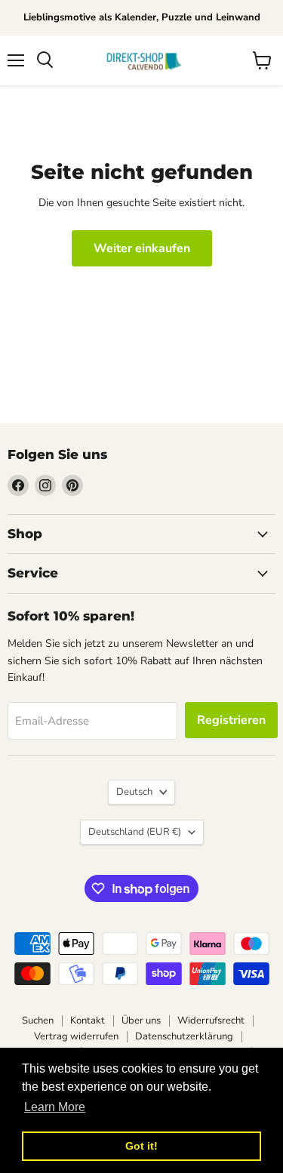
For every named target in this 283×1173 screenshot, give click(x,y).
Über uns (141, 1020)
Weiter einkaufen (142, 248)
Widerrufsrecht (211, 1020)
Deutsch (134, 792)
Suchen (38, 1020)
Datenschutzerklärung (184, 1036)
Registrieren (231, 720)
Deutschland (134, 832)
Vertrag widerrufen (76, 1036)
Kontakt (87, 1020)
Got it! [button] (141, 1146)
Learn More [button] (54, 1107)
